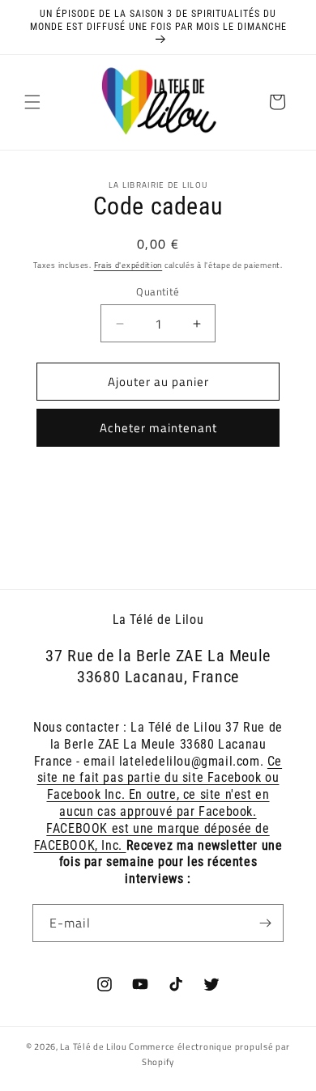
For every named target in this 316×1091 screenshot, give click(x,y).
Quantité (157, 291)
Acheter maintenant (158, 427)
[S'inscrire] (265, 923)
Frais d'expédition (128, 265)
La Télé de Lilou (93, 1046)
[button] (32, 102)
